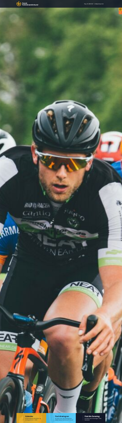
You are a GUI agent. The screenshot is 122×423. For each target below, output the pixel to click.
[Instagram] (120, 9)
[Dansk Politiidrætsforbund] (27, 3)
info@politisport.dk (99, 4)
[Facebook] (120, 12)
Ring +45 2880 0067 (88, 4)
